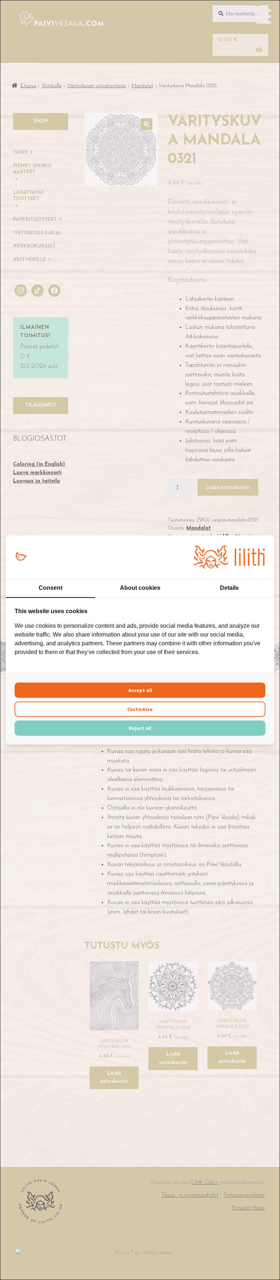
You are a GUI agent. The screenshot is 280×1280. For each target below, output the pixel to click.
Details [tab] (229, 588)
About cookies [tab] (140, 588)
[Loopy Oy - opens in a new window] (21, 556)
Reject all (140, 728)
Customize (140, 709)
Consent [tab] (50, 588)
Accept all (140, 690)
